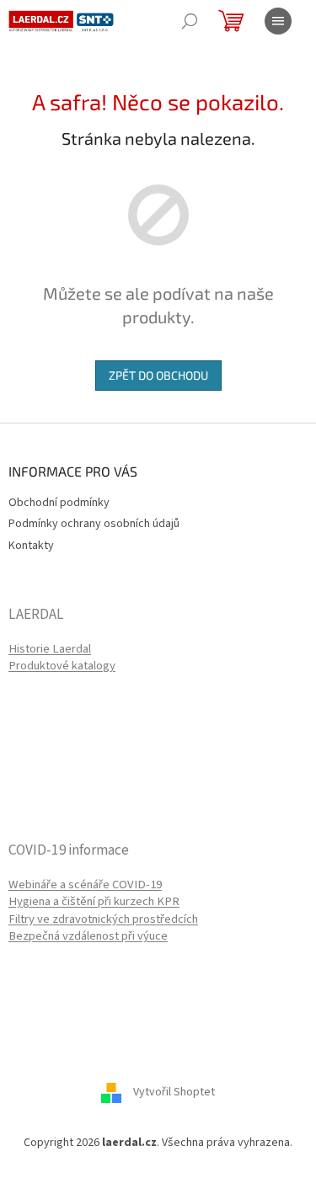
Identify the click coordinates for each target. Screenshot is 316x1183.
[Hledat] (189, 21)
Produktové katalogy (61, 666)
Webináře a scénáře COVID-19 (85, 885)
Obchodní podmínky (59, 502)
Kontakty (31, 545)
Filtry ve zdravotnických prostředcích (103, 919)
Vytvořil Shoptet (174, 1092)
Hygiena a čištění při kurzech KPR (93, 901)
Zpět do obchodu (158, 375)
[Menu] (278, 21)
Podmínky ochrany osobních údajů (93, 523)
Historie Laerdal (49, 649)
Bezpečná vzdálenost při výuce (88, 936)
